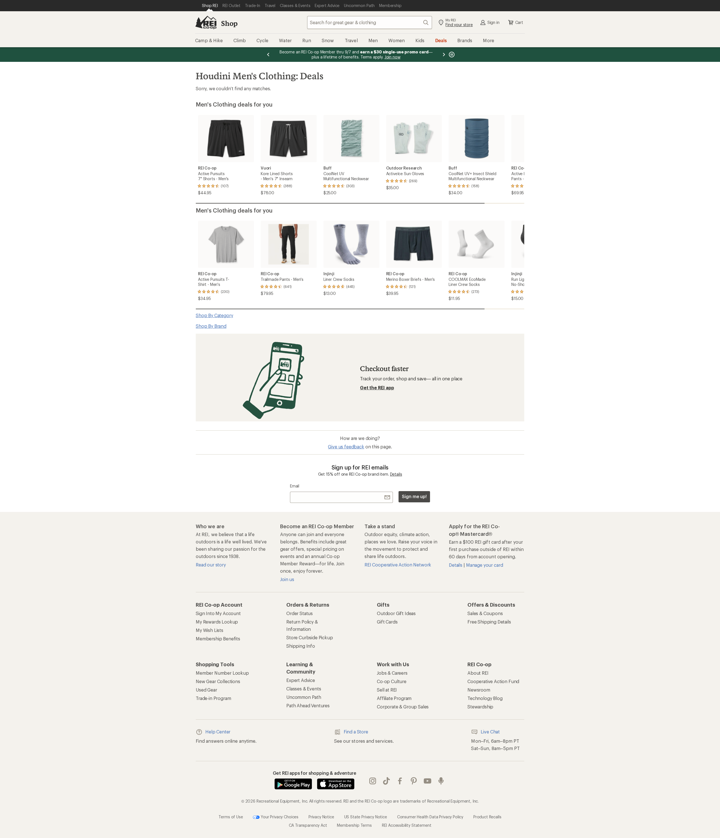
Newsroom (478, 689)
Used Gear (206, 689)
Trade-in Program (213, 698)
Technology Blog (485, 698)
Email (294, 486)
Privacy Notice (321, 816)
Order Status (299, 613)
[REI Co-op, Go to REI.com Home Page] (206, 22)
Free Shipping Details (489, 621)
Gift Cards (387, 621)
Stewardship (480, 706)
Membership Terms (354, 825)
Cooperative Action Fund (493, 681)
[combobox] (369, 22)
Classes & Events (303, 688)
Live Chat (490, 731)
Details (396, 474)
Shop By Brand (211, 326)
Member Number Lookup (222, 673)
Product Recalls (487, 816)
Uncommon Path (303, 697)
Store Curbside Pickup (309, 637)
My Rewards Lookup (217, 621)
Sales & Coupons (485, 613)
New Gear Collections (218, 681)
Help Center (217, 731)
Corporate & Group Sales (403, 706)
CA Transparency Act (308, 825)
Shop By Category (214, 315)
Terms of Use (231, 816)
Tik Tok (386, 780)
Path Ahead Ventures (308, 705)
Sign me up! (414, 496)
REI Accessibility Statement (406, 825)
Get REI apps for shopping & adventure (314, 773)
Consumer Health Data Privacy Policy (430, 816)
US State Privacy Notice (365, 816)
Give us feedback (346, 446)
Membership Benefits (218, 638)
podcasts (441, 780)
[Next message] (443, 54)
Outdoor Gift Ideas (396, 613)
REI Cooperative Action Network (397, 564)
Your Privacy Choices (279, 816)
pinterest (413, 780)
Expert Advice (300, 680)
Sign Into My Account (218, 613)
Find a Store (356, 731)
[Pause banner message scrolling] (451, 54)
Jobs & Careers (392, 673)
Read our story (211, 564)
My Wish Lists (209, 630)
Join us (287, 579)
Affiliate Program (394, 698)
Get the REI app (377, 387)
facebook (400, 780)
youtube (427, 780)
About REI (478, 673)
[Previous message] (268, 54)
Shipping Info (300, 646)
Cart (519, 22)
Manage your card (484, 565)
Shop (229, 23)
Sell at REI (387, 689)
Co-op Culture (391, 681)
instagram (372, 780)
